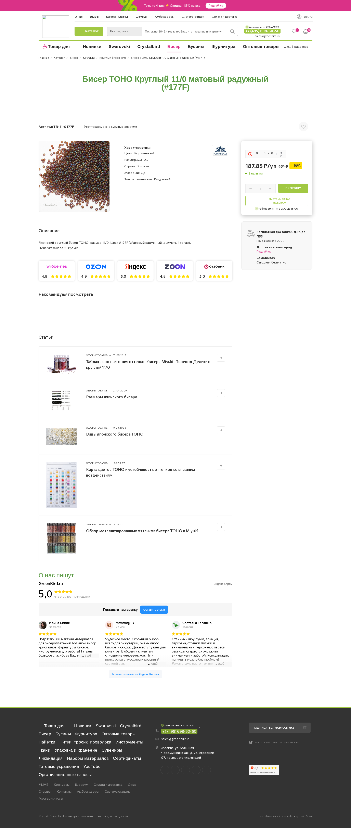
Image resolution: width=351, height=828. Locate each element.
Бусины (63, 734)
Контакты (64, 791)
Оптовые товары (118, 734)
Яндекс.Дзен (206, 770)
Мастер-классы (51, 798)
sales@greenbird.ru (267, 36)
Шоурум (81, 784)
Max (175, 770)
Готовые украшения (59, 766)
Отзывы (45, 791)
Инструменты (129, 742)
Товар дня (54, 725)
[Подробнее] (221, 358)
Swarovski (106, 725)
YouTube (92, 766)
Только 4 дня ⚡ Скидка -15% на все (172, 5)
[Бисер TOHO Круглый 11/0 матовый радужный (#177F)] (74, 176)
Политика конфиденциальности (277, 742)
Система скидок (117, 791)
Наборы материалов (88, 758)
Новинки (82, 725)
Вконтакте (164, 770)
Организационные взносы (65, 774)
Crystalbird (130, 725)
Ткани (44, 750)
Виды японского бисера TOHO (114, 433)
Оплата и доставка (108, 784)
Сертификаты (127, 758)
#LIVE (43, 784)
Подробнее (216, 5)
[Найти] (232, 31)
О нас (132, 784)
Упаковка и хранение (76, 750)
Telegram (185, 770)
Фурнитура (86, 734)
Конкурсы (61, 784)
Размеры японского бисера (111, 396)
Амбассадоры (88, 791)
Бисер (45, 734)
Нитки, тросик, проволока (85, 742)
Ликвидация (51, 758)
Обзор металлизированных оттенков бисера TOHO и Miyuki (142, 530)
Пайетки (47, 742)
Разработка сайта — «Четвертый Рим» (285, 816)
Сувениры (112, 750)
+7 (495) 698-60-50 (262, 31)
